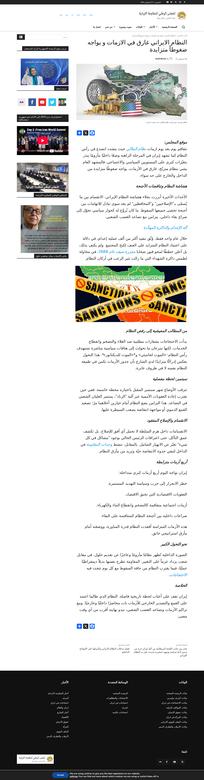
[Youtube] (167, 2)
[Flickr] (160, 762)
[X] (176, 2)
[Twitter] (182, 762)
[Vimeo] (171, 2)
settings (74, 776)
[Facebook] (184, 2)
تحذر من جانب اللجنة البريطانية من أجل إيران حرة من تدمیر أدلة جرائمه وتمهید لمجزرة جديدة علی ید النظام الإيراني (160, 652)
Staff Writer (160, 58)
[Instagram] (180, 2)
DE (78, 15)
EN (91, 15)
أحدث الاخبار (182, 35)
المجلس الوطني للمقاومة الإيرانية (51, 195)
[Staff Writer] (171, 58)
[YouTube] (174, 762)
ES (61, 15)
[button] (183, 27)
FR (84, 15)
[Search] (21, 37)
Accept (60, 774)
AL (67, 15)
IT (73, 15)
